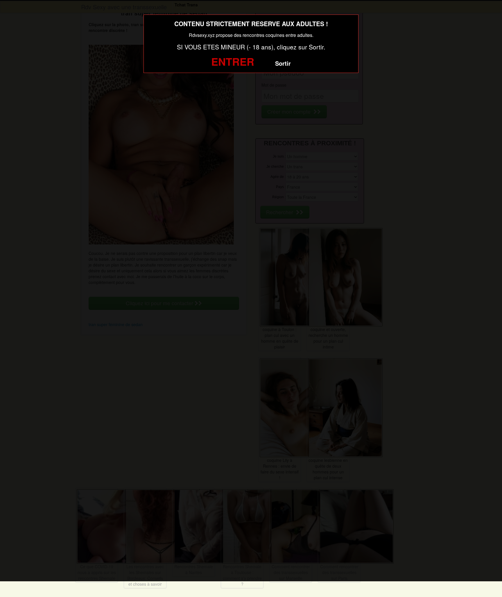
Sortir (283, 63)
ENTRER (232, 61)
